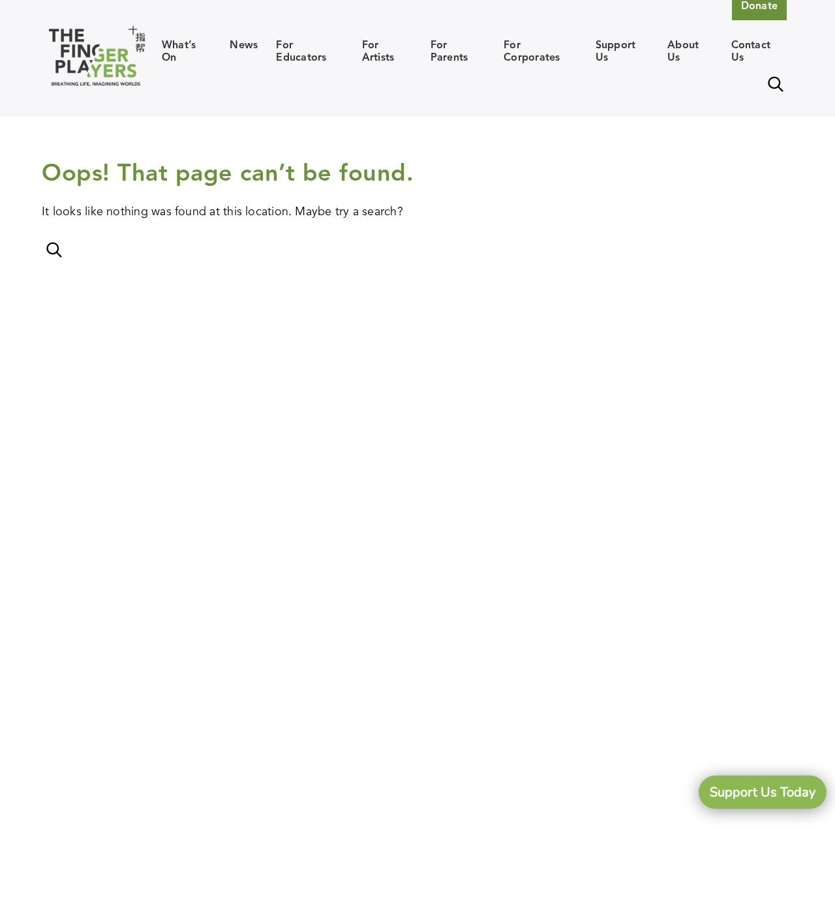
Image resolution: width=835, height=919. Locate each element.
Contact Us (751, 50)
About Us (683, 50)
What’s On (179, 50)
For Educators (301, 50)
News (244, 44)
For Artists (378, 50)
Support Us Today (762, 792)
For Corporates (532, 50)
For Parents (449, 50)
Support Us (616, 50)
